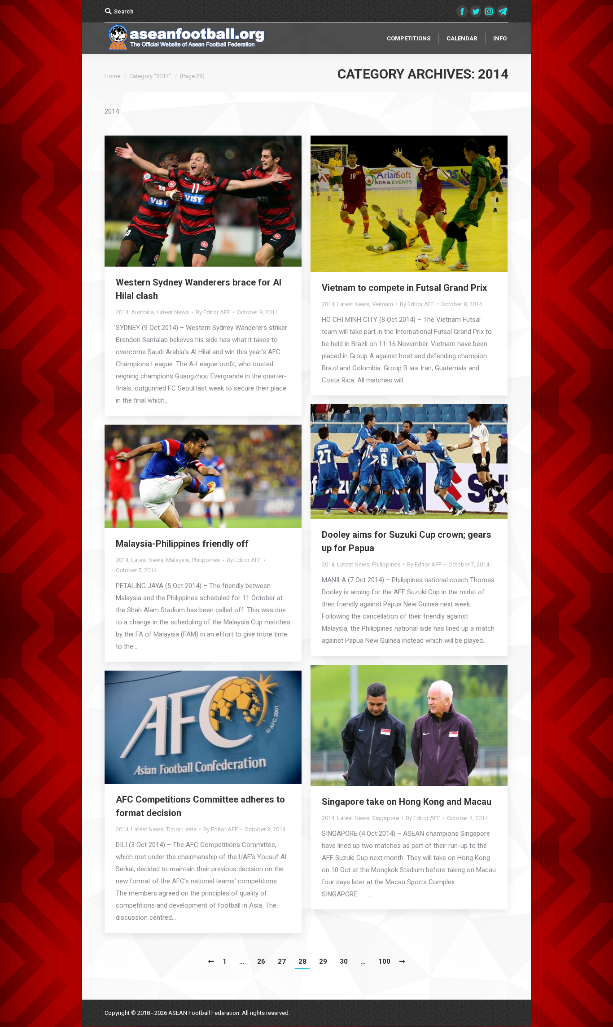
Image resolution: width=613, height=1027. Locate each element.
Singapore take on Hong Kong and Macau (406, 801)
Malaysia (177, 560)
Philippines (386, 564)
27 (282, 961)
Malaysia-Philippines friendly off (182, 543)
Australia (142, 312)
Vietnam (382, 304)
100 (384, 961)
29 (323, 961)
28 (302, 961)
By (213, 312)
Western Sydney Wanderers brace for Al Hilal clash (198, 289)
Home (112, 76)
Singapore (385, 818)
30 (344, 961)
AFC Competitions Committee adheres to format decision (200, 806)
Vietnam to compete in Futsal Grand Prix (404, 287)
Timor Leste (181, 829)
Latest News (173, 312)
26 (261, 961)
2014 (122, 312)
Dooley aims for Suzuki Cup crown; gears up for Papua (406, 541)
